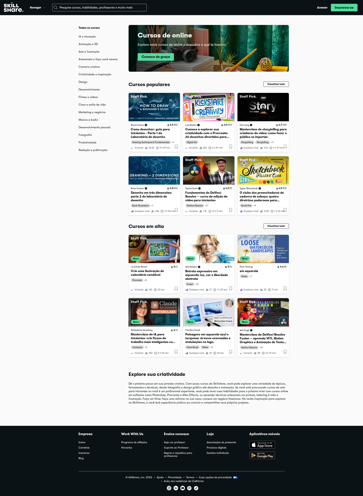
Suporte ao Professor (176, 447)
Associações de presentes (221, 442)
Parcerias (126, 447)
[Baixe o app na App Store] (267, 445)
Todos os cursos (89, 28)
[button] (44, 7)
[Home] (13, 7)
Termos (190, 477)
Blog (81, 458)
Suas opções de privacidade (215, 477)
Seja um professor (174, 442)
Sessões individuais (218, 453)
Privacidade (175, 477)
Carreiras (83, 447)
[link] (154, 122)
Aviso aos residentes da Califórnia (184, 481)
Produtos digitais (216, 447)
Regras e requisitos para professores (178, 454)
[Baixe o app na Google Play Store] (267, 456)
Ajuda (160, 477)
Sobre (81, 442)
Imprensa (83, 453)
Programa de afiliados (134, 442)
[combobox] (99, 7)
